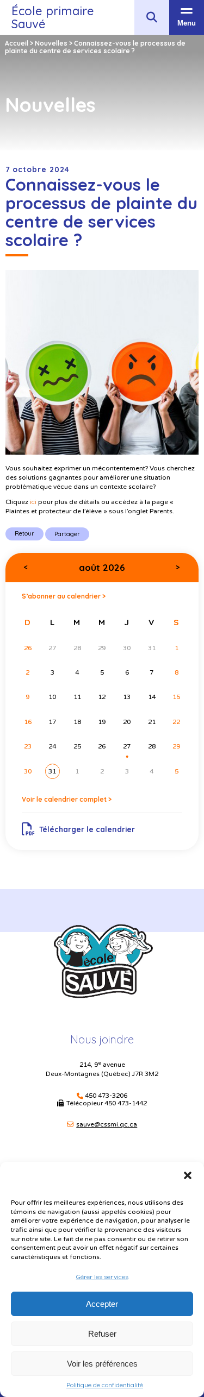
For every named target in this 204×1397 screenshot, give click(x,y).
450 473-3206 (106, 1095)
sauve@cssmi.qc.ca (106, 1124)
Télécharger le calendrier (87, 829)
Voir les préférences (102, 1363)
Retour (24, 533)
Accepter (102, 1303)
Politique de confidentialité (104, 1385)
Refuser (102, 1333)
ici (33, 502)
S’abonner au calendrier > (64, 596)
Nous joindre (102, 1039)
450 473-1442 (125, 1103)
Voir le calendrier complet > (67, 799)
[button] (187, 1175)
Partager (67, 534)
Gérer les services (102, 1277)
